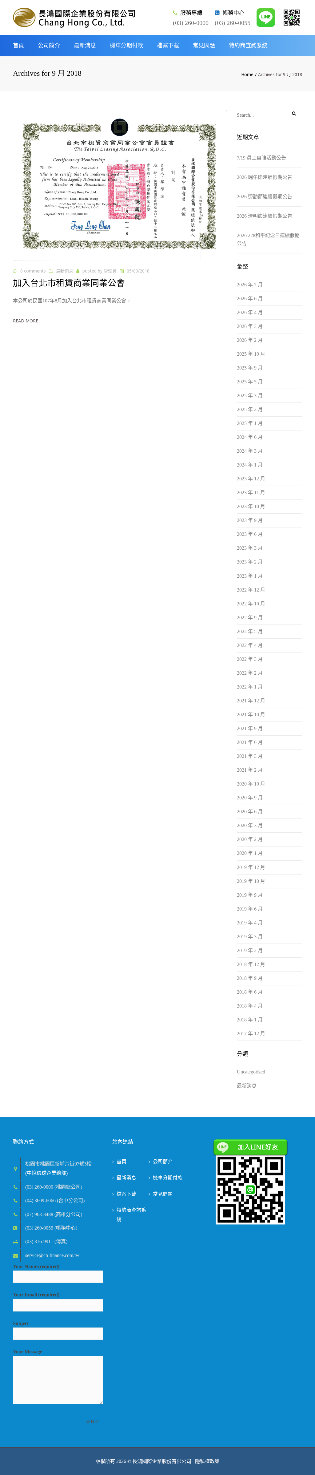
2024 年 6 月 (250, 437)
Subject (21, 1323)
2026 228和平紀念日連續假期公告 (268, 239)
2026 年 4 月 (250, 312)
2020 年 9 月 (250, 797)
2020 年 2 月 (250, 839)
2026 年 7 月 (250, 284)
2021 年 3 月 (250, 756)
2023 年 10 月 (251, 506)
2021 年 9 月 (250, 728)
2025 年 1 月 (250, 423)
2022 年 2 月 (250, 673)
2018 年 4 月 (250, 1005)
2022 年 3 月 (250, 659)
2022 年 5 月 (250, 631)
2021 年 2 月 (250, 770)
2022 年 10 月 (251, 603)
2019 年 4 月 (250, 922)
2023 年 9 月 (250, 520)
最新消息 (85, 45)
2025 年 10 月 (251, 354)
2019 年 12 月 (251, 867)
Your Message (27, 1351)
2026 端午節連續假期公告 (264, 177)
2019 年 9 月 (250, 895)
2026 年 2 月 (250, 340)
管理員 (110, 271)
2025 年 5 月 (250, 381)
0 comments (33, 271)
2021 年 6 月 (250, 742)
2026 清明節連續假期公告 (264, 216)
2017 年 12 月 (251, 1033)
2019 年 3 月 (250, 936)
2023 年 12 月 (251, 478)
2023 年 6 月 (250, 534)
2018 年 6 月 (250, 992)
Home (247, 74)
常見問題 (204, 45)
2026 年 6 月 (250, 298)
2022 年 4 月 (250, 645)
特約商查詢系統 (248, 45)
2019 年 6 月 (250, 908)
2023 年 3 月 (250, 548)
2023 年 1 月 (250, 576)
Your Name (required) (36, 1266)
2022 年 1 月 (250, 686)
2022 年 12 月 (251, 589)
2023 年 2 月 (250, 561)
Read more (25, 321)
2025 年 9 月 (250, 367)
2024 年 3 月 (250, 451)
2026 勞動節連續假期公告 (264, 196)
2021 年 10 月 (251, 714)
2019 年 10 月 (251, 881)
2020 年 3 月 (250, 825)
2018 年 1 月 (250, 1019)
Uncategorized (251, 1071)
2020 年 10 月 (251, 783)
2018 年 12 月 (251, 964)
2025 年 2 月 (250, 409)
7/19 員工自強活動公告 (261, 157)
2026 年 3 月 (250, 326)
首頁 (18, 45)
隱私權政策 (207, 1461)
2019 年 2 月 (250, 950)
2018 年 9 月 (250, 978)
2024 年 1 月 (250, 464)
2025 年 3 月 (250, 395)
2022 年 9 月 (250, 617)
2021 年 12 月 (251, 700)
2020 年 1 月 (250, 853)
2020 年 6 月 (250, 811)
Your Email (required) (36, 1294)
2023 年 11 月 (251, 492)
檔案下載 (168, 45)
